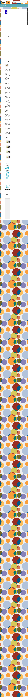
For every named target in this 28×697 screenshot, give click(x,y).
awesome (7, 171)
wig (5, 185)
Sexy (8, 180)
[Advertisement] (16, 31)
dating (6, 173)
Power (7, 178)
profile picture (7, 180)
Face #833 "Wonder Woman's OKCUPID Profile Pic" (8, 36)
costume (7, 172)
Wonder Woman (7, 187)
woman (8, 185)
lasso (7, 174)
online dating (7, 177)
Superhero (7, 184)
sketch (7, 183)
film (8, 173)
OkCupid (7, 175)
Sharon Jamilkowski (7, 168)
